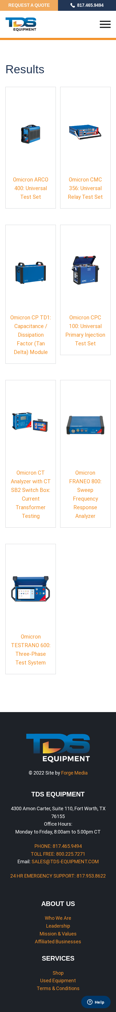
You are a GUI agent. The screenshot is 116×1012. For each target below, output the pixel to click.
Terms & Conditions (58, 988)
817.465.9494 (90, 5)
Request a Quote (29, 5)
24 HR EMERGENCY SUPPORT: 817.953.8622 (58, 876)
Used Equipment (58, 980)
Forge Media (74, 773)
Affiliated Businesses (58, 941)
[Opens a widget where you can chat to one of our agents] (96, 1002)
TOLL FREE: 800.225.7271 (58, 854)
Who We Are (58, 918)
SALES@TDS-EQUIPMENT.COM (65, 861)
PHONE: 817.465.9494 (58, 846)
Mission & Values (58, 934)
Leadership (58, 926)
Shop (58, 973)
